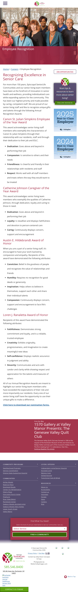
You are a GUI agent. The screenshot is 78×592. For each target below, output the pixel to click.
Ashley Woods (8, 482)
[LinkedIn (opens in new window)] (64, 556)
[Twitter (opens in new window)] (70, 550)
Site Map (42, 553)
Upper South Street (10, 509)
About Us (44, 487)
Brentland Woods (9, 487)
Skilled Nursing (46, 475)
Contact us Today (14, 589)
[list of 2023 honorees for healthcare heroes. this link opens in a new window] (7, 580)
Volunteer (44, 494)
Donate (43, 497)
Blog (42, 504)
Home (6, 69)
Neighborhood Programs (12, 468)
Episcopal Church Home (11, 494)
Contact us (45, 492)
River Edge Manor (9, 499)
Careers (14, 69)
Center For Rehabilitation (12, 489)
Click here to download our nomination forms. (26, 405)
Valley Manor (7, 511)
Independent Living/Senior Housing (54, 468)
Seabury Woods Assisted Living (14, 504)
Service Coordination (10, 471)
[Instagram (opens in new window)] (64, 550)
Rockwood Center (9, 502)
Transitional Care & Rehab (50, 478)
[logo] (39, 4)
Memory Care (46, 473)
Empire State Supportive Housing (15, 473)
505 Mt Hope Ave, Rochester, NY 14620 (13, 572)
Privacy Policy (32, 553)
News (43, 499)
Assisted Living (46, 471)
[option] (39, 436)
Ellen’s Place (7, 492)
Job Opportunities (65, 72)
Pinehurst (6, 497)
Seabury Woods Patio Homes (13, 507)
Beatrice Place (8, 485)
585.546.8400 (13, 567)
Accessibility (45, 489)
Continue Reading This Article (44, 449)
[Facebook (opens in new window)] (58, 550)
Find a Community (39, 534)
